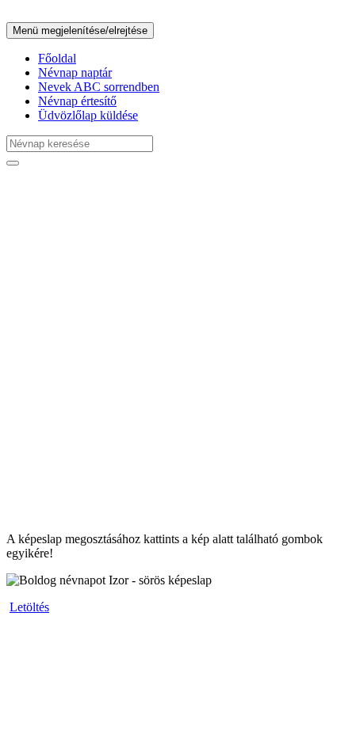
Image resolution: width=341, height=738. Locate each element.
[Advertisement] (170, 349)
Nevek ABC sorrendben (98, 86)
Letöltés (29, 607)
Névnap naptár (75, 72)
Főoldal (57, 58)
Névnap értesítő (77, 101)
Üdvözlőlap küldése (88, 115)
